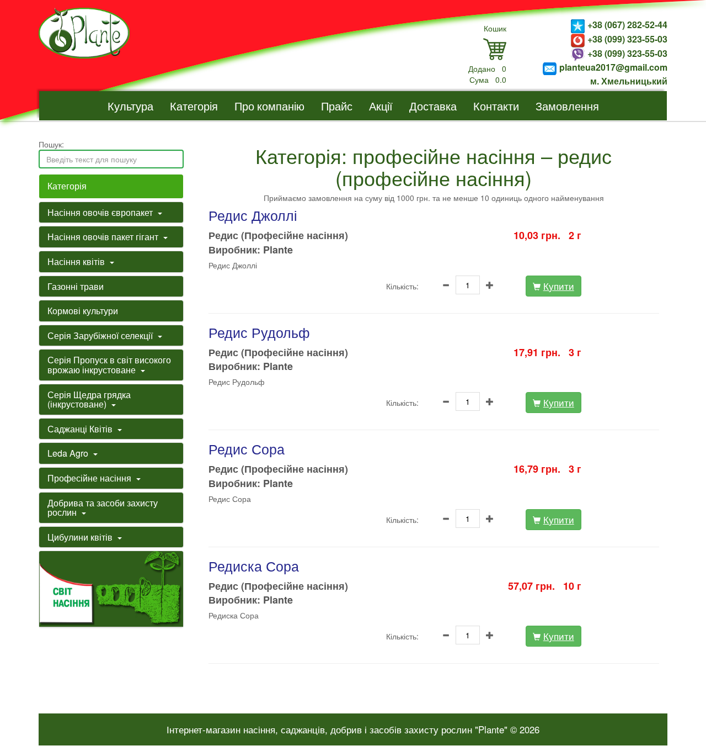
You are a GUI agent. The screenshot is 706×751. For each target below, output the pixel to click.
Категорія (194, 106)
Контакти (496, 106)
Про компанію (269, 106)
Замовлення (567, 106)
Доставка (433, 106)
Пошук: (51, 144)
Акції (381, 106)
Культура (130, 106)
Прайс (336, 106)
